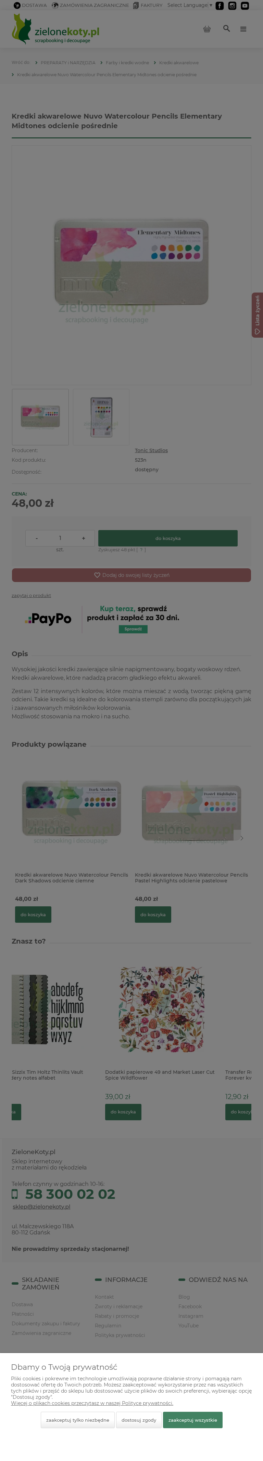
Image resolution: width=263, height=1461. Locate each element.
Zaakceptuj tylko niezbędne (77, 1420)
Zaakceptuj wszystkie (192, 1420)
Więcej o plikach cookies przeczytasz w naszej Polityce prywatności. (92, 1403)
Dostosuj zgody (139, 1420)
